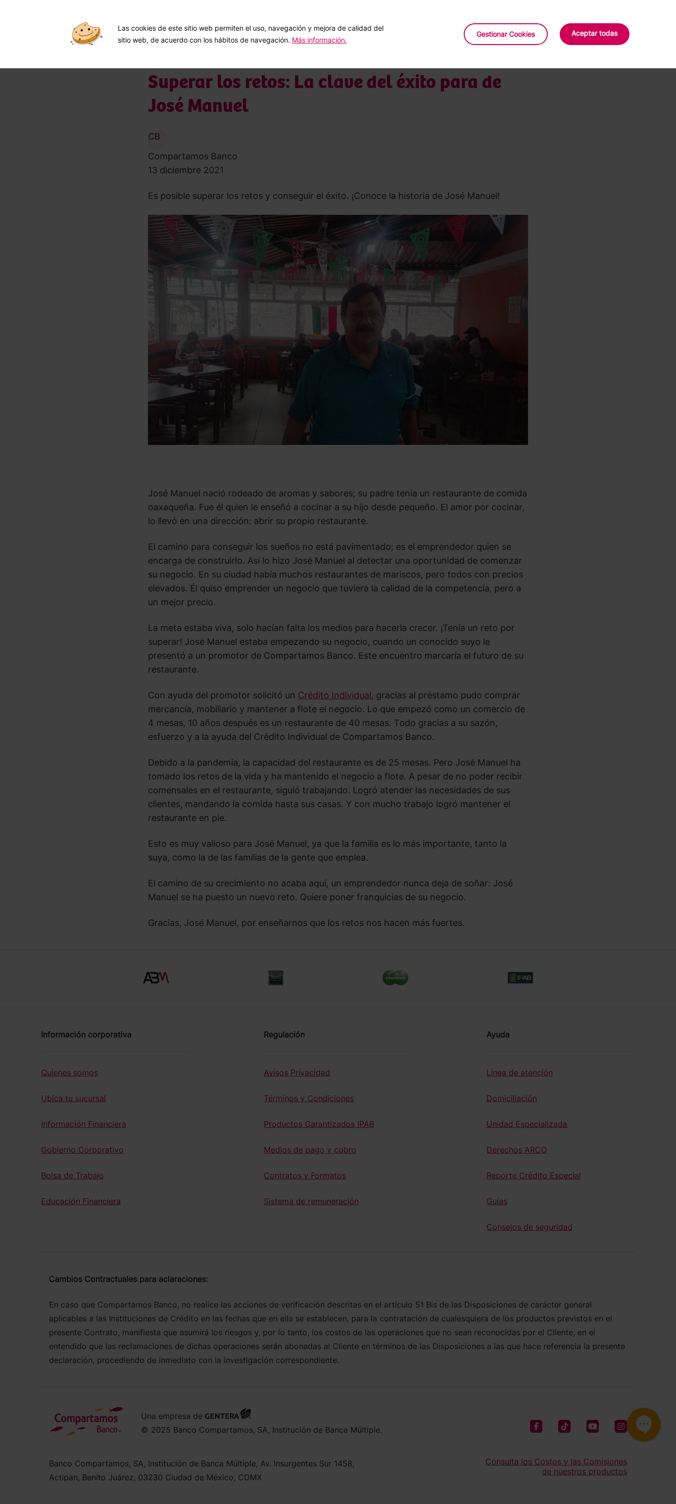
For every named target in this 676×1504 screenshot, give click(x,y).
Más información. (319, 40)
